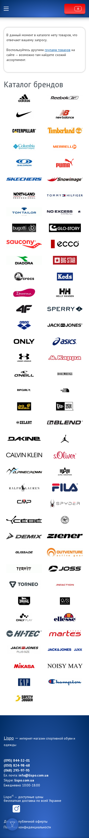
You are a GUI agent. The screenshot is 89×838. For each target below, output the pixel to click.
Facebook (7, 808)
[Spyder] (65, 503)
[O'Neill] (24, 373)
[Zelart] (24, 422)
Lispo (38, 8)
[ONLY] (24, 341)
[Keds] (65, 276)
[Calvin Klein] (24, 455)
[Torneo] (24, 584)
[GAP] (24, 682)
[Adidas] (24, 98)
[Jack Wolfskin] (24, 406)
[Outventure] (65, 552)
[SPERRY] (65, 309)
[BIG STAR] (65, 260)
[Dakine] (24, 438)
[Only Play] (24, 617)
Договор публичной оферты (25, 821)
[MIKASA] (24, 665)
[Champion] (65, 682)
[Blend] (65, 422)
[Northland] (24, 195)
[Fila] (65, 487)
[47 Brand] (65, 519)
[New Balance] (65, 114)
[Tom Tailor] (24, 211)
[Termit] (24, 568)
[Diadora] (24, 260)
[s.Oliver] (65, 455)
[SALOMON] (24, 163)
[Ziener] (65, 536)
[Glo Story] (65, 228)
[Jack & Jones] (65, 325)
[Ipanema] (24, 292)
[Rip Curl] (24, 390)
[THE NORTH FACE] (65, 390)
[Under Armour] (24, 357)
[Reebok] (65, 98)
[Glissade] (24, 552)
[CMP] (24, 503)
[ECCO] (65, 244)
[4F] (24, 309)
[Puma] (65, 163)
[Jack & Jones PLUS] (24, 649)
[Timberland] (65, 130)
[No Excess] (65, 211)
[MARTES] (65, 633)
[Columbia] (24, 146)
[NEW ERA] (65, 406)
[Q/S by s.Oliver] (65, 601)
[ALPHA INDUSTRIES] (65, 471)
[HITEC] (24, 633)
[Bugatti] (24, 228)
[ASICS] (65, 341)
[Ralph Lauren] (24, 487)
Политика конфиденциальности (27, 827)
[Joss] (65, 568)
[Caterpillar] (24, 130)
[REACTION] (65, 584)
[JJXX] (65, 649)
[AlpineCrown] (24, 471)
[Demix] (24, 536)
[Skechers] (24, 179)
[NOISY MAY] (65, 665)
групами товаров (57, 50)
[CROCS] (24, 276)
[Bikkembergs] (65, 373)
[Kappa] (65, 357)
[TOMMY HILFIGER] (65, 195)
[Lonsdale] (24, 601)
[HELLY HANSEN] (65, 292)
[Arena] (24, 325)
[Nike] (24, 114)
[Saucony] (24, 244)
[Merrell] (65, 146)
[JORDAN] (65, 438)
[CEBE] (24, 519)
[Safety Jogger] (24, 698)
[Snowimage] (65, 179)
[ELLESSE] (65, 617)
